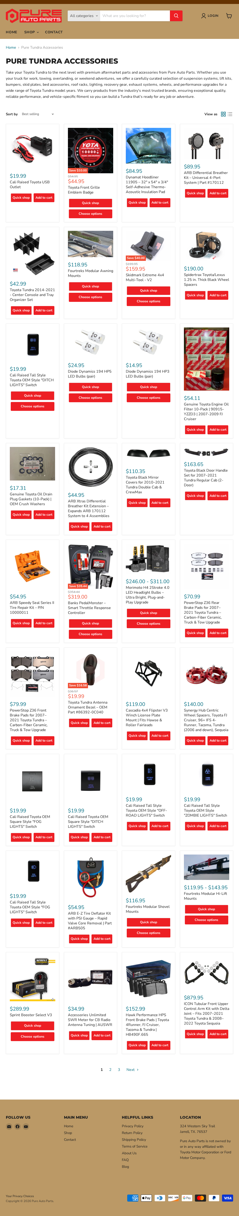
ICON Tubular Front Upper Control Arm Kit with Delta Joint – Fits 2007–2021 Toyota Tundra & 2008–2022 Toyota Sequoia (206, 1013)
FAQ (125, 1160)
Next (131, 1069)
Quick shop (21, 197)
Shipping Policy (134, 1139)
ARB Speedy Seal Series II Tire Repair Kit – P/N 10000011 (32, 607)
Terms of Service (135, 1146)
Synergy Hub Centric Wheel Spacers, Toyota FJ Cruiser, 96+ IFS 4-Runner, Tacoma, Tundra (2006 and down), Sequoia (206, 720)
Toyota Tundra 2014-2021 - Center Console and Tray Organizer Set (32, 294)
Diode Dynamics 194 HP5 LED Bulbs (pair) (90, 374)
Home (11, 32)
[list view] (230, 114)
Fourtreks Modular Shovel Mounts (148, 909)
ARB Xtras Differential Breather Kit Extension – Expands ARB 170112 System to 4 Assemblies (88, 508)
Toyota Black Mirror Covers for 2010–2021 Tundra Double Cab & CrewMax (145, 485)
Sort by (12, 114)
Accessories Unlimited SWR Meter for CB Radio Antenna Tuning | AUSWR (90, 1019)
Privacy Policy (133, 1126)
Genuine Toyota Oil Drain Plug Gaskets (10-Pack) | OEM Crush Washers (31, 499)
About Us (129, 1153)
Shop (30, 32)
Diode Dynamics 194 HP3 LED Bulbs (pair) (147, 374)
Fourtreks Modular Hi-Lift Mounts (205, 896)
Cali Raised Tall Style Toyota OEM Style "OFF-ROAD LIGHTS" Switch (146, 810)
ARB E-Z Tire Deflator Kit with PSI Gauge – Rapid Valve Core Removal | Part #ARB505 (90, 921)
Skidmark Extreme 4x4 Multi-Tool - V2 (145, 277)
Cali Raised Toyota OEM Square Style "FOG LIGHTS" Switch (30, 821)
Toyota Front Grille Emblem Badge (84, 190)
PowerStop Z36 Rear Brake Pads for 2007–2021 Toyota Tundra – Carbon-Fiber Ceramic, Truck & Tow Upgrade (203, 612)
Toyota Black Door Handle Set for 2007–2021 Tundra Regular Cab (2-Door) (206, 478)
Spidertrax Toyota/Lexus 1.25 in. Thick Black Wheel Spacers (206, 279)
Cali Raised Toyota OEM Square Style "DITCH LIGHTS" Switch (88, 821)
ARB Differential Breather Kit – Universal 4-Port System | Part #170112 (206, 177)
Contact (54, 32)
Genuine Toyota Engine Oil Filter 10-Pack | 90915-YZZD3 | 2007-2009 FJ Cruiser (206, 412)
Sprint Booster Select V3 (31, 1015)
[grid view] (223, 114)
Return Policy (132, 1133)
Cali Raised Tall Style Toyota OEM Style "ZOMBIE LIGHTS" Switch (205, 810)
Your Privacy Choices (20, 1196)
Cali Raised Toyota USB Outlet (30, 185)
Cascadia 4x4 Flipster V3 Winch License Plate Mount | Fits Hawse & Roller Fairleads (147, 718)
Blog (125, 1166)
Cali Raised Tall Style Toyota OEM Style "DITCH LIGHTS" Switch (32, 380)
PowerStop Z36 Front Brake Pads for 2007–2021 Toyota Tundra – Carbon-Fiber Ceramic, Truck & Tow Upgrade (29, 720)
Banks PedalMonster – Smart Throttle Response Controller (89, 607)
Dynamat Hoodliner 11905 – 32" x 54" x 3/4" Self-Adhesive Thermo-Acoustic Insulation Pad (147, 184)
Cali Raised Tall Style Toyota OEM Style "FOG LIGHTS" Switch (30, 907)
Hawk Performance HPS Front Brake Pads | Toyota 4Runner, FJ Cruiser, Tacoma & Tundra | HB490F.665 (147, 1024)
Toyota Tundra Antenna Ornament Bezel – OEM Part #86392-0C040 (87, 707)
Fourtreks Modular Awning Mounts (90, 273)
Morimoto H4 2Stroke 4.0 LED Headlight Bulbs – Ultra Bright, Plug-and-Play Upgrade (147, 595)
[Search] (176, 15)
